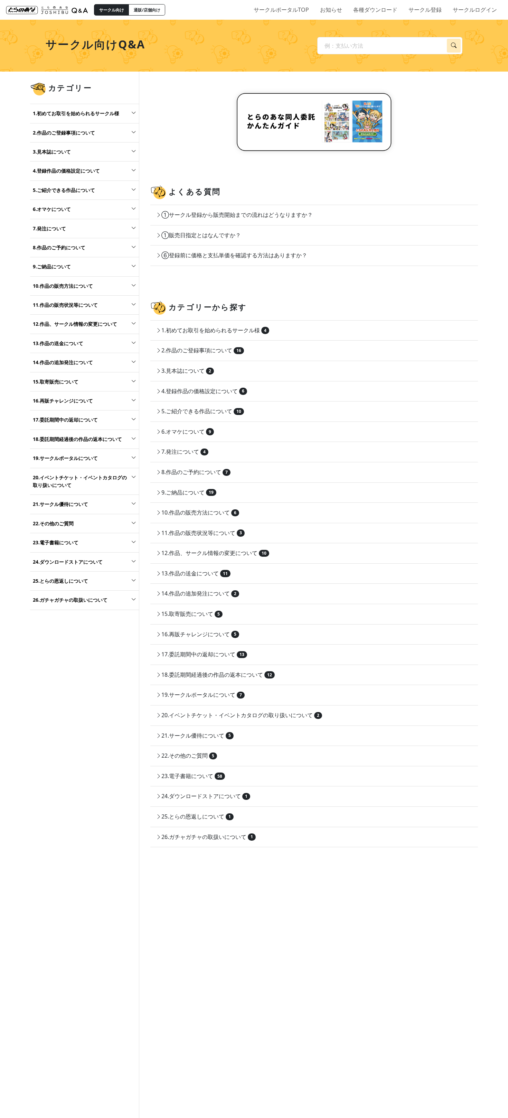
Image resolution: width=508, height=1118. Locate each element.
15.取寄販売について (55, 381)
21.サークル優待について (60, 504)
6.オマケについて (52, 209)
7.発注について (49, 228)
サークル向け (111, 10)
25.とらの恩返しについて (60, 581)
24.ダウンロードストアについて (68, 561)
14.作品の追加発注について (63, 362)
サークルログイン (475, 9)
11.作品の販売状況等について (65, 305)
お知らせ (331, 9)
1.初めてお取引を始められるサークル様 (76, 113)
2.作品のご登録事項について (64, 132)
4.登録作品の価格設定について (66, 170)
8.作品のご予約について (59, 247)
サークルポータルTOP (281, 9)
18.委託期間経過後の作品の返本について (77, 439)
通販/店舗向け (147, 10)
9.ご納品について (52, 266)
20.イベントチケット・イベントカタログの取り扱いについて (80, 481)
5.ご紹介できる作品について (64, 190)
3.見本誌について (52, 151)
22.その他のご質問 (53, 523)
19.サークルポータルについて (65, 458)
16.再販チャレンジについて (63, 400)
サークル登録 (425, 9)
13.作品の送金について (58, 343)
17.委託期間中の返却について (65, 419)
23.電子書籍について (55, 542)
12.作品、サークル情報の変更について (75, 324)
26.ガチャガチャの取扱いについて (70, 600)
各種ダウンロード (375, 9)
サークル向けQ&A (95, 44)
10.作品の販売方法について (63, 286)
